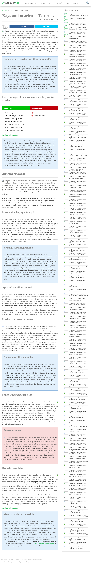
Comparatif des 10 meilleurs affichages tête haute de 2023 (77, 19)
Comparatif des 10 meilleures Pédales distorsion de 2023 (77, 457)
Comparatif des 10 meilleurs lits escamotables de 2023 (78, 461)
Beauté (51, 3)
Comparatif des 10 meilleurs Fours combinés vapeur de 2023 (78, 516)
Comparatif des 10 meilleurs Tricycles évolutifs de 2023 (77, 493)
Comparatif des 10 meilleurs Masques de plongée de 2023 (77, 371)
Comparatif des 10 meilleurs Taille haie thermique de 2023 (77, 443)
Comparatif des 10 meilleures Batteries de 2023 (77, 376)
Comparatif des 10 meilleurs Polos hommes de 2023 (77, 281)
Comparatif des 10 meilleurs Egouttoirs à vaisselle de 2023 (77, 421)
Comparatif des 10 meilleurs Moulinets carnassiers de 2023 (78, 489)
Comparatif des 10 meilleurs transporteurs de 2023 (77, 344)
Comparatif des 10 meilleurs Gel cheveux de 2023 (78, 96)
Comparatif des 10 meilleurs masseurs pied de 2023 (77, 470)
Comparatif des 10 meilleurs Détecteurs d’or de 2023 (77, 204)
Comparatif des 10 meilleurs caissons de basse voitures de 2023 (77, 173)
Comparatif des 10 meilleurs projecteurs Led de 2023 (77, 525)
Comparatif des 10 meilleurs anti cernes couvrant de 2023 (77, 398)
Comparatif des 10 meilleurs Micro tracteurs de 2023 (77, 502)
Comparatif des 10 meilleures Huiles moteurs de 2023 (77, 123)
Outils (75, 3)
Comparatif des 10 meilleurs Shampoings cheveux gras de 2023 (77, 245)
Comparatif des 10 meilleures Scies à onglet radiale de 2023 (77, 507)
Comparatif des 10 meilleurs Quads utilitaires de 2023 (77, 403)
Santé (59, 3)
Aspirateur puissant (11, 113)
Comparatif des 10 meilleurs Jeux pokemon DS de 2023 (77, 416)
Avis (11, 10)
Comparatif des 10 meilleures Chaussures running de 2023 (77, 190)
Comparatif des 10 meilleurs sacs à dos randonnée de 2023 (78, 425)
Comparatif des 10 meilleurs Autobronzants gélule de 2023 (78, 100)
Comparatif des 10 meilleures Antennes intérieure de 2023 (77, 362)
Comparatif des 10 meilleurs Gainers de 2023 (77, 227)
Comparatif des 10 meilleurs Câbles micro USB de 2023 (77, 50)
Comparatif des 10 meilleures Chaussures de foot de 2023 (77, 312)
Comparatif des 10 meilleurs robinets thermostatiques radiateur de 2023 (77, 530)
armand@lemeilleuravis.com (44, 544)
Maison (43, 3)
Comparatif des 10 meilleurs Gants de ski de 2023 (77, 299)
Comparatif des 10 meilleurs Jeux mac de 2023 (77, 199)
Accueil (4, 10)
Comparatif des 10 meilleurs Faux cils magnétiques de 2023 (78, 41)
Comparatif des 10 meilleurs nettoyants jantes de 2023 (77, 520)
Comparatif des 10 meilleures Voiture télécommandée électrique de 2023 (77, 169)
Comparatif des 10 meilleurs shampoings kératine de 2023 (77, 109)
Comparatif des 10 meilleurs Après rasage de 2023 (77, 46)
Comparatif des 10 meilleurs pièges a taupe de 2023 (77, 547)
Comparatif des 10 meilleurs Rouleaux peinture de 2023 (77, 114)
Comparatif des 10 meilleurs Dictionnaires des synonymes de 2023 (77, 250)
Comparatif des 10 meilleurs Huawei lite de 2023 (77, 466)
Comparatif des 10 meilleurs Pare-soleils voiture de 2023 (77, 59)
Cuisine (67, 3)
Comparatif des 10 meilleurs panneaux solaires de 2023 (77, 389)
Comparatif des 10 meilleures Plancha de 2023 (77, 543)
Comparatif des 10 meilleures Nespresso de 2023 (77, 195)
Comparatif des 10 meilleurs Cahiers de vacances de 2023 (77, 326)
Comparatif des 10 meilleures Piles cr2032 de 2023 (77, 290)
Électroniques (31, 3)
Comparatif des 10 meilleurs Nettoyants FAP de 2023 (77, 68)
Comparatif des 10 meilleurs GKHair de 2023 (77, 37)
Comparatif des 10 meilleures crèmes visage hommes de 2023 (78, 534)
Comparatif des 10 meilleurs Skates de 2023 (77, 358)
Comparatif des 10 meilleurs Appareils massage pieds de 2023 (77, 241)
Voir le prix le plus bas (10, 135)
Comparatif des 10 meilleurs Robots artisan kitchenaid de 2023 (77, 83)
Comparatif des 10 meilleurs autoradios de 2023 (77, 335)
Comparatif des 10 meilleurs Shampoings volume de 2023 (77, 484)
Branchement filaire (39, 116)
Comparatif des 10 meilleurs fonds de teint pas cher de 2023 (78, 14)
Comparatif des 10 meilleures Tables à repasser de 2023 (77, 163)
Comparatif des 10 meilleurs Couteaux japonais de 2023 (77, 209)
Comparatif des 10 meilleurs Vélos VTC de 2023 (77, 105)
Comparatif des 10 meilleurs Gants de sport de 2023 (77, 475)
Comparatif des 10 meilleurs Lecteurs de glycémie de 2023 (77, 78)
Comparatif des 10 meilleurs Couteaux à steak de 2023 (77, 276)
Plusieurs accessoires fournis (14, 124)
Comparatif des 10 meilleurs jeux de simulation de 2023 (77, 511)
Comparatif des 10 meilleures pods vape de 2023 (77, 321)
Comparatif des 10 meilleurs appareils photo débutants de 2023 (77, 385)
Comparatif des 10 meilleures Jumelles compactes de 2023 (77, 218)
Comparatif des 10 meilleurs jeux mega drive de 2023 (77, 452)
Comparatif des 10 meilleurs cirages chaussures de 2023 (77, 434)
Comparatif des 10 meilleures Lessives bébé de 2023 (77, 367)
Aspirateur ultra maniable (13, 127)
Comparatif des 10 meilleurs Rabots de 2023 (77, 127)
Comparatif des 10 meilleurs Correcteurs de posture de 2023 (78, 64)
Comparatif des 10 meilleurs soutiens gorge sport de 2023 (77, 349)
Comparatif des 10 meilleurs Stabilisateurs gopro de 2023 (77, 258)
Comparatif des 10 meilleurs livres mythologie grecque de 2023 (77, 24)
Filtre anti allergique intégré (14, 116)
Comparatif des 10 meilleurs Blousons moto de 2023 (77, 231)
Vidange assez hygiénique (13, 119)
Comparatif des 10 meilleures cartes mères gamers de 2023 (77, 339)
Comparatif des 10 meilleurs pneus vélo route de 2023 (77, 213)
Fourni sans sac (38, 113)
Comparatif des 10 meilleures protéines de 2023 (77, 430)
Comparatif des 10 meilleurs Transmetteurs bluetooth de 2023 (77, 304)
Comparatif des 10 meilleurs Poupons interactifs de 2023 (77, 317)
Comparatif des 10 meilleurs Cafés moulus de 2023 (77, 145)
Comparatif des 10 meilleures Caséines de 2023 (77, 222)
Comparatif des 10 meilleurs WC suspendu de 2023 (78, 263)
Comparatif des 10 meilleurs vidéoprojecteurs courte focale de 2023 (78, 449)
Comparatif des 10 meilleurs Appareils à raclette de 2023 (77, 118)
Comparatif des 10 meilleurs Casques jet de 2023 (77, 272)
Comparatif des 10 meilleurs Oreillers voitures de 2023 (77, 55)
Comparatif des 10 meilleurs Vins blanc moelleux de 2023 (77, 91)
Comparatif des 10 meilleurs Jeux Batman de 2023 (77, 150)
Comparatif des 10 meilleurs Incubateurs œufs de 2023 (77, 407)
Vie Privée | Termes (7, 559)
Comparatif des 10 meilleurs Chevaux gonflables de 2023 (77, 73)
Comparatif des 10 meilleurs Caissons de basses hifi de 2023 (78, 394)
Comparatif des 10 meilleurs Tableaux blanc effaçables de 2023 (77, 137)
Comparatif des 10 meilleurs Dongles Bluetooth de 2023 (77, 32)
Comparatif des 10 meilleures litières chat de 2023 (77, 412)
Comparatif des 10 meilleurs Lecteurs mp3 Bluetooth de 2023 (77, 133)
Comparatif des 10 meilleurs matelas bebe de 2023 (77, 330)
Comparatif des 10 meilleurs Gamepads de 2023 (77, 285)
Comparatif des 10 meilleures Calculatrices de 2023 (77, 186)
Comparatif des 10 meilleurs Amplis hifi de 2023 (77, 236)
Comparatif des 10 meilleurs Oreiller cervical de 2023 (77, 353)
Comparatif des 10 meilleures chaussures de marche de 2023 (78, 28)
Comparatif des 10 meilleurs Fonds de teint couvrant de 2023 (78, 294)
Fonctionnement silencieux (14, 130)
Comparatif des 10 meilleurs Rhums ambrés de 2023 (77, 380)
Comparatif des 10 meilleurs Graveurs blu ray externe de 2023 (77, 539)
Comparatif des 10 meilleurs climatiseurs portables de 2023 (78, 480)
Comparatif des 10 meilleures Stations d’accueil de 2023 (77, 254)
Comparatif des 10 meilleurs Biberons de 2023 (77, 141)
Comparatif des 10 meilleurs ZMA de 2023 (77, 181)
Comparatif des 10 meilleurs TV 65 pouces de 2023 (78, 267)
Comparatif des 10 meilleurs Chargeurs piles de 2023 (77, 308)
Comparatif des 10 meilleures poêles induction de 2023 (77, 439)
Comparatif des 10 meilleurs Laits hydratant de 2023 (77, 177)
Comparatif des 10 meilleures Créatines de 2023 (77, 498)
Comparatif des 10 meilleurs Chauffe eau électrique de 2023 (78, 154)
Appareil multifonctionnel (13, 122)
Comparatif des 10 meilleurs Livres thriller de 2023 (77, 159)
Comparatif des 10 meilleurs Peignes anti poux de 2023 (77, 87)
